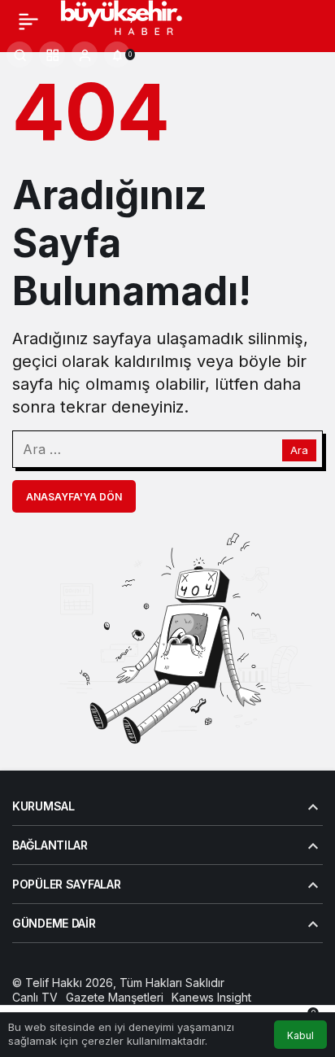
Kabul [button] (300, 1035)
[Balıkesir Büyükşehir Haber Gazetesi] (136, 19)
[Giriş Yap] (85, 54)
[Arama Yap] (20, 54)
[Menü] (28, 21)
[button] (52, 54)
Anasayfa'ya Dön (74, 497)
